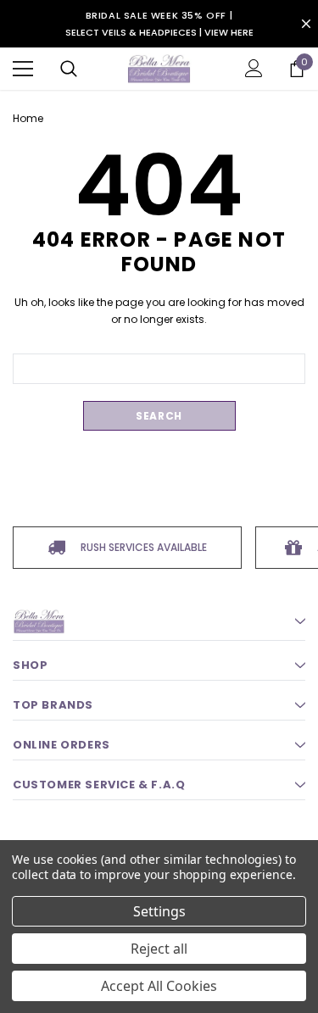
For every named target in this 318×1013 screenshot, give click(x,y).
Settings (159, 911)
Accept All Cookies (159, 986)
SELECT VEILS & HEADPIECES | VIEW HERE (159, 32)
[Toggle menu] (23, 68)
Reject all (159, 948)
